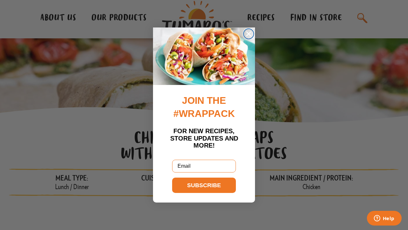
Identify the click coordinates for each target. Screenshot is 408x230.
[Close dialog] (249, 34)
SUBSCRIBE (204, 185)
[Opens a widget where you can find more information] (384, 219)
